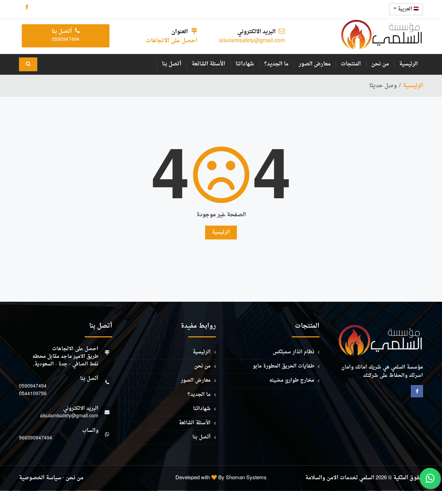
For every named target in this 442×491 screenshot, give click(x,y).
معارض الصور (314, 64)
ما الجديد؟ (276, 64)
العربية (405, 9)
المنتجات (351, 64)
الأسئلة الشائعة (208, 64)
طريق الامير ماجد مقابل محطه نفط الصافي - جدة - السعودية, (65, 360)
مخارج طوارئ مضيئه (291, 380)
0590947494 (33, 386)
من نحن (380, 64)
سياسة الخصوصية (40, 478)
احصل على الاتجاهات (171, 41)
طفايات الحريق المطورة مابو (283, 366)
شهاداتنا (245, 64)
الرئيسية (408, 64)
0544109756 (33, 394)
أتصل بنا (171, 64)
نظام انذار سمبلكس (293, 352)
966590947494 (35, 438)
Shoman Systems (246, 478)
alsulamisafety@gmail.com (252, 41)
